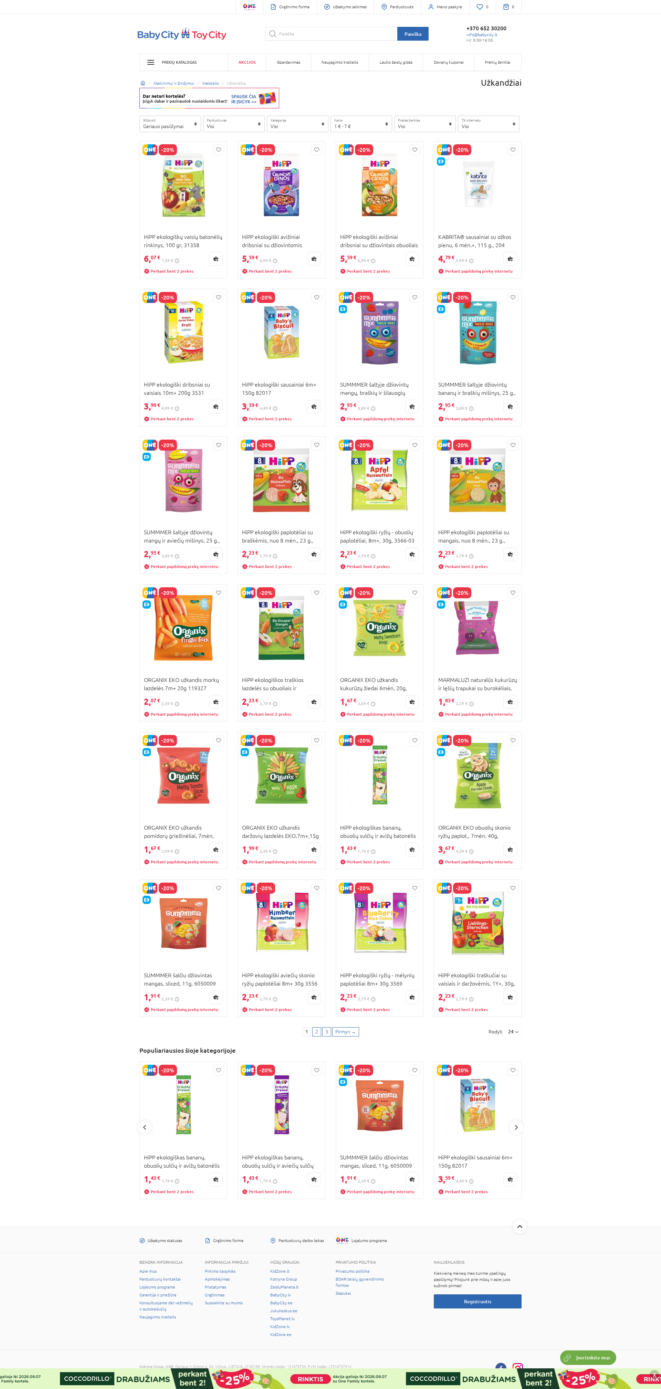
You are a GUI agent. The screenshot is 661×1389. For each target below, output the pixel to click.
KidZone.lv (280, 1326)
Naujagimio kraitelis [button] (340, 62)
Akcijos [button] (247, 62)
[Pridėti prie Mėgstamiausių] (218, 150)
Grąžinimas (214, 1295)
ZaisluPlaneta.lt (284, 1287)
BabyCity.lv (280, 1295)
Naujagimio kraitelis (157, 1317)
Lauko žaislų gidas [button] (396, 62)
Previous (144, 1127)
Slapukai (343, 1293)
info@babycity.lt (481, 34)
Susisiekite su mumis (224, 1303)
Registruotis (477, 1301)
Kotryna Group (283, 1279)
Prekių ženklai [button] (498, 62)
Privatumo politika (352, 1271)
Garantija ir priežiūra (157, 1295)
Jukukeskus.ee (283, 1310)
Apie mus (148, 1271)
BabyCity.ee (281, 1303)
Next (516, 1127)
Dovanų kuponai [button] (449, 62)
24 (511, 1031)
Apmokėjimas (217, 1279)
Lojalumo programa (157, 1287)
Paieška (413, 34)
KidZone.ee (281, 1334)
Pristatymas (215, 1287)
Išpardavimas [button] (288, 62)
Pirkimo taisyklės (220, 1271)
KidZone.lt (280, 1271)
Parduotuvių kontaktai (160, 1279)
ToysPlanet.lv (282, 1318)
